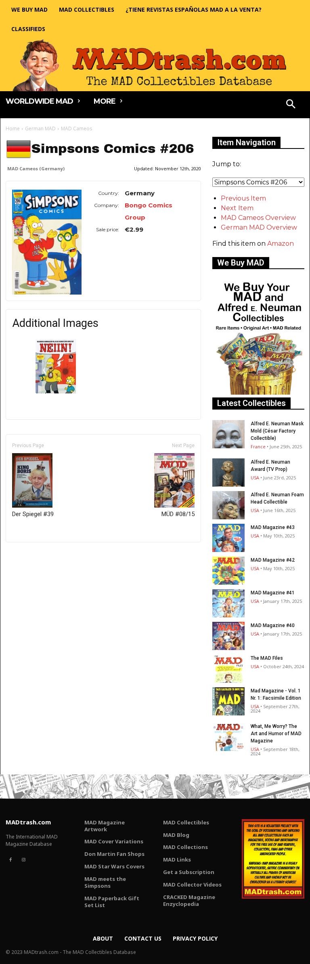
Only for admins (33, 556)
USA (255, 478)
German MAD (40, 128)
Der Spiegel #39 (33, 514)
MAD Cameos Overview (258, 218)
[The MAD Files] (228, 669)
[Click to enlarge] (56, 391)
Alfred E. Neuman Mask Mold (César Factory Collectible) (277, 431)
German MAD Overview (259, 227)
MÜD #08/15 (178, 514)
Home (13, 128)
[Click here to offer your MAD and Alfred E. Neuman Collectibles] (258, 392)
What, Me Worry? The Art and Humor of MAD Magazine (276, 734)
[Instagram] (23, 860)
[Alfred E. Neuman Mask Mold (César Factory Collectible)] (228, 434)
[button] (291, 105)
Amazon (280, 243)
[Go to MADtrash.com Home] (155, 65)
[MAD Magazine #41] (228, 603)
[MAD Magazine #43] (228, 538)
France (258, 446)
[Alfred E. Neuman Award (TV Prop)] (228, 472)
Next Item (237, 208)
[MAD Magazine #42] (228, 570)
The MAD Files (267, 658)
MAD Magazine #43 (273, 527)
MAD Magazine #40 (273, 625)
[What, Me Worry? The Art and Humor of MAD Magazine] (228, 737)
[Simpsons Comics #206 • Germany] (47, 242)
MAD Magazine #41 (273, 593)
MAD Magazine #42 (273, 560)
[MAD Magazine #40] (228, 636)
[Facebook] (10, 860)
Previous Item (243, 198)
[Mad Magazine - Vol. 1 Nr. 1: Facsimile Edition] (228, 701)
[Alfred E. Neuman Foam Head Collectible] (228, 505)
